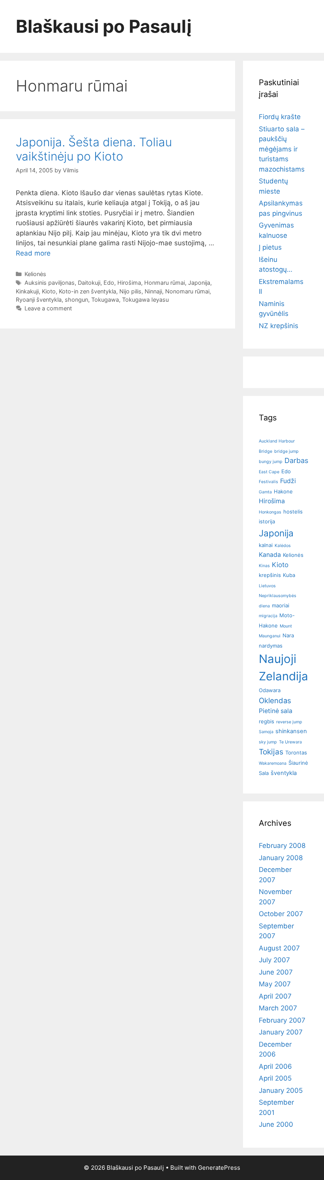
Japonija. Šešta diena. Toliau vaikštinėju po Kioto (94, 149)
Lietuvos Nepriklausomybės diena (277, 596)
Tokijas (271, 751)
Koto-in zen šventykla (87, 291)
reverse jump (289, 721)
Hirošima (129, 282)
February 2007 (282, 1020)
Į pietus (270, 247)
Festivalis (268, 481)
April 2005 (275, 1078)
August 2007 (279, 948)
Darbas (296, 460)
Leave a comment (48, 308)
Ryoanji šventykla (39, 299)
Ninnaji (153, 291)
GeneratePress (219, 1167)
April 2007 (275, 996)
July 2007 (274, 960)
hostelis (293, 511)
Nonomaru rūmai (187, 291)
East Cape (269, 471)
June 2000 (276, 1124)
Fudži (288, 481)
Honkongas (270, 512)
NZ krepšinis (278, 326)
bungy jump (271, 461)
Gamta (265, 492)
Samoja (266, 731)
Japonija (199, 282)
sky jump (268, 742)
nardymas (271, 645)
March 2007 (278, 1008)
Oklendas (275, 700)
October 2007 (281, 914)
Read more (33, 253)
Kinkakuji (27, 291)
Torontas (296, 752)
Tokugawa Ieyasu (145, 299)
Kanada (270, 554)
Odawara (270, 690)
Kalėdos (283, 545)
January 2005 (281, 1090)
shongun (76, 299)
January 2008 (281, 858)
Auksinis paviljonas (49, 282)
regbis (266, 721)
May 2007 (275, 984)
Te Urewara (290, 742)
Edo (109, 282)
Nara (288, 635)
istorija (267, 521)
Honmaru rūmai (164, 282)
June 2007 (276, 972)
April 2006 (275, 1066)
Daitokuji (89, 282)
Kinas (264, 565)
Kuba (289, 575)
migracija (268, 615)
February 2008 (282, 846)
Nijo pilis (130, 291)
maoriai (280, 605)
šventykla (284, 773)
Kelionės (35, 274)
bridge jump (286, 451)
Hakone (283, 491)
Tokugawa (105, 299)
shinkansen (291, 731)
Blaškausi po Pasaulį (104, 26)
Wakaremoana (272, 763)
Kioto (49, 291)
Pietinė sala (275, 711)
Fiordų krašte (280, 117)
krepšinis (270, 575)
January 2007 (281, 1032)
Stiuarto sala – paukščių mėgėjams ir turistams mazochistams (282, 149)
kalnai (266, 545)
